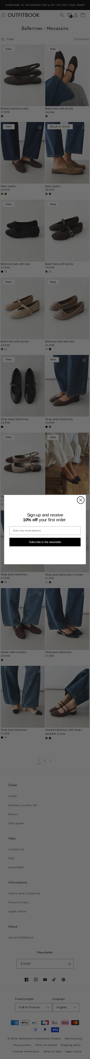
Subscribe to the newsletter (45, 542)
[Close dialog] (80, 499)
